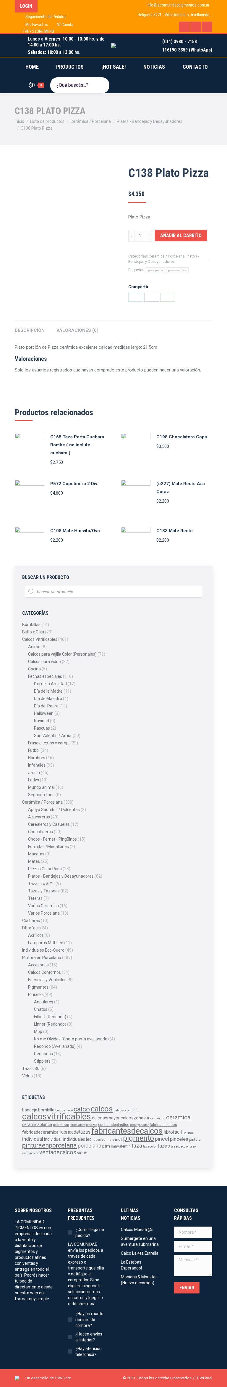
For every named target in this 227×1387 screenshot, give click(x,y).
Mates (34, 861)
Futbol (34, 750)
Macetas (36, 854)
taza (137, 1146)
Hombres (36, 757)
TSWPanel (203, 1378)
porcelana (89, 1146)
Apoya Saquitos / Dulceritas (54, 809)
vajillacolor (30, 1153)
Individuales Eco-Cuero (43, 950)
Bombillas (31, 624)
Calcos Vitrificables (39, 639)
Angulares (43, 1002)
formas (188, 1132)
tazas (164, 1146)
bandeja (29, 1110)
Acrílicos (36, 935)
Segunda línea (41, 794)
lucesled (99, 1139)
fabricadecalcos (163, 1125)
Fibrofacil (30, 928)
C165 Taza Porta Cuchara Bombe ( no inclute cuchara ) (77, 445)
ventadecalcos (57, 1152)
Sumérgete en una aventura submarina (140, 1241)
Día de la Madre (48, 691)
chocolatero (77, 1125)
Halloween (43, 713)
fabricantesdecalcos (127, 1131)
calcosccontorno (126, 1110)
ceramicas (61, 1125)
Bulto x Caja (33, 632)
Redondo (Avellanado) (55, 1046)
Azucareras (39, 817)
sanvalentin (121, 1146)
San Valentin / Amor (53, 735)
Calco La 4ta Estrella (139, 1253)
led (89, 1139)
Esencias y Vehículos (47, 979)
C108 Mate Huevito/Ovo (75, 530)
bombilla (46, 1110)
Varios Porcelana (44, 913)
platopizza (155, 270)
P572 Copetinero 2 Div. (74, 483)
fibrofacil (172, 1132)
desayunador (139, 1125)
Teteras (35, 898)
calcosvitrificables (56, 1116)
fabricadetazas (74, 1132)
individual (32, 1139)
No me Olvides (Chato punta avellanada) (71, 1039)
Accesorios (38, 965)
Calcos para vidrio (44, 661)
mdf (118, 1139)
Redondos (43, 1053)
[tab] (30, 327)
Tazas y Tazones (44, 891)
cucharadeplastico (113, 1125)
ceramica (178, 1117)
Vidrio (27, 1076)
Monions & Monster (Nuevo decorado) (139, 1280)
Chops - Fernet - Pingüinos (52, 839)
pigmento (138, 1138)
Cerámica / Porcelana (167, 256)
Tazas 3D (31, 1068)
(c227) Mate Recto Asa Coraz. (180, 487)
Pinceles (36, 994)
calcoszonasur (135, 1118)
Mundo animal (41, 787)
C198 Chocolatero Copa (181, 437)
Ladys (33, 780)
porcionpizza (177, 270)
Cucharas (31, 920)
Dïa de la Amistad (50, 683)
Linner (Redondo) (50, 1024)
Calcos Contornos (44, 972)
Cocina (34, 669)
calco (82, 1109)
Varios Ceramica (43, 905)
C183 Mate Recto (174, 530)
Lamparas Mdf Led (45, 942)
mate (110, 1139)
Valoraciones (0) (77, 330)
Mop (38, 1031)
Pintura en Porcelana (41, 957)
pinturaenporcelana (49, 1145)
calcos (102, 1108)
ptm (106, 1146)
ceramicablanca (37, 1124)
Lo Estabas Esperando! (131, 1265)
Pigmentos (38, 987)
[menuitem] (42, 17)
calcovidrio (157, 1118)
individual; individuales (64, 1139)
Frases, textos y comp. (48, 743)
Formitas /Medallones (48, 846)
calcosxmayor (106, 1118)
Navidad (41, 720)
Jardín (34, 772)
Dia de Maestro (48, 698)
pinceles (179, 1139)
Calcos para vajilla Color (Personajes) (62, 654)
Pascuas (42, 728)
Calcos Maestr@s (137, 1229)
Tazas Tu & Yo (41, 883)
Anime (34, 646)
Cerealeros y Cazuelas (49, 824)
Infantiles (37, 765)
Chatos (40, 1009)
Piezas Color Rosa (45, 868)
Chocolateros (40, 831)
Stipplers (42, 1061)
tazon (193, 1146)
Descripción (30, 330)
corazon (91, 1125)
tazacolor (150, 1146)
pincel (162, 1139)
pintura (195, 1139)
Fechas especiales (45, 676)
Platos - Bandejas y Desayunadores (61, 876)
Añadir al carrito (181, 235)
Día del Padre (46, 706)
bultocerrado (64, 1110)
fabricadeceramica (40, 1132)
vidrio (82, 1153)
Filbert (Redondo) (50, 1016)
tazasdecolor (180, 1146)
